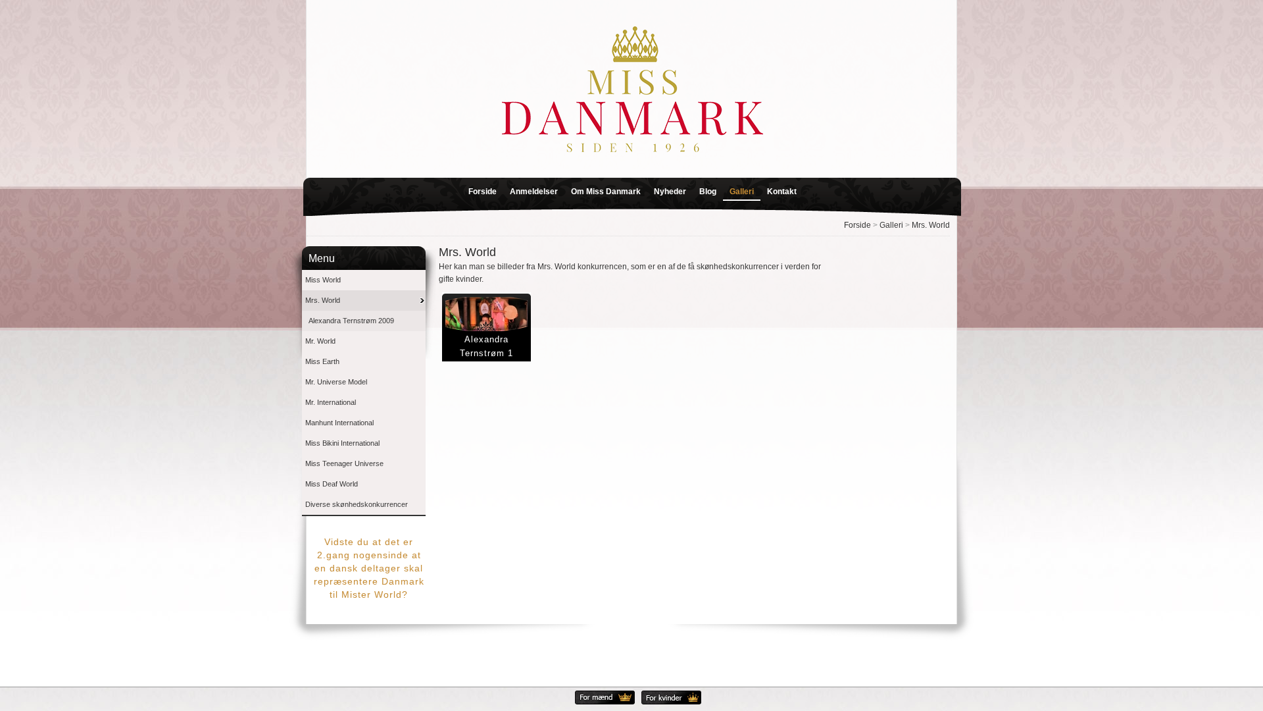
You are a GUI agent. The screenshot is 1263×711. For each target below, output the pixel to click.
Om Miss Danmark (606, 191)
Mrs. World (931, 225)
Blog (707, 191)
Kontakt (782, 191)
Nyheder (670, 191)
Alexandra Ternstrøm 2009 (351, 321)
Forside (482, 191)
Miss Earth (322, 361)
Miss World (323, 280)
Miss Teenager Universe (344, 463)
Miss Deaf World (331, 484)
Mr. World (320, 341)
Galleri (742, 191)
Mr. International (330, 402)
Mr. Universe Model (336, 382)
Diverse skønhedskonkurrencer (356, 504)
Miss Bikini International (342, 443)
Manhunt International (339, 423)
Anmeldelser (534, 191)
